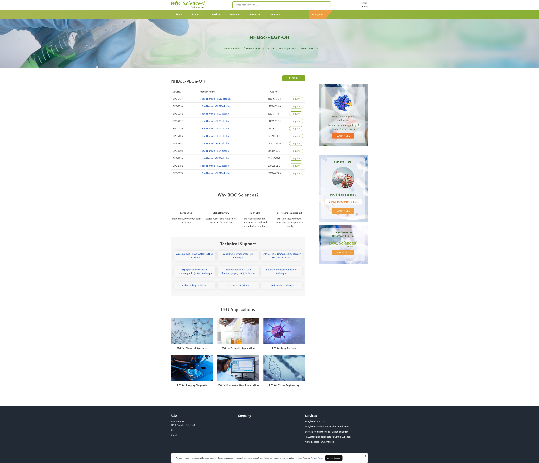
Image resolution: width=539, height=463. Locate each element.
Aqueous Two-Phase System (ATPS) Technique (194, 255)
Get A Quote (317, 14)
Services (216, 14)
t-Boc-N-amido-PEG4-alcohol (214, 150)
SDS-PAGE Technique (238, 285)
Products (197, 14)
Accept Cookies (333, 458)
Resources (255, 14)
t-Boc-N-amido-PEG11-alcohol (215, 106)
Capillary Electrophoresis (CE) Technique (238, 255)
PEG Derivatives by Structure (260, 48)
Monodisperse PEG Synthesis (319, 441)
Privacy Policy (317, 458)
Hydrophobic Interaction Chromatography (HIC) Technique (238, 271)
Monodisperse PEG (287, 48)
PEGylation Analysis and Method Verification (327, 426)
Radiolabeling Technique (194, 285)
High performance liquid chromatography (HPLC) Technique (195, 271)
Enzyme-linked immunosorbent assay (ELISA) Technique (281, 255)
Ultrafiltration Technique (281, 285)
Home (179, 14)
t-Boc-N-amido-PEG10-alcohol (215, 173)
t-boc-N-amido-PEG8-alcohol (214, 121)
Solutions (235, 14)
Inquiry (293, 78)
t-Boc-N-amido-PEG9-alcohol (214, 113)
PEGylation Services (315, 421)
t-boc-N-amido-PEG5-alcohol (214, 143)
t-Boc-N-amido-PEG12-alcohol (215, 98)
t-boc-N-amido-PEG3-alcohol (214, 158)
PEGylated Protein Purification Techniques (281, 271)
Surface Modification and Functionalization (326, 431)
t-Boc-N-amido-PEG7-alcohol (214, 128)
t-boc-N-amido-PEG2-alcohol (214, 165)
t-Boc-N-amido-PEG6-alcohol (214, 136)
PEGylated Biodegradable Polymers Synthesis (328, 436)
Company (275, 14)
